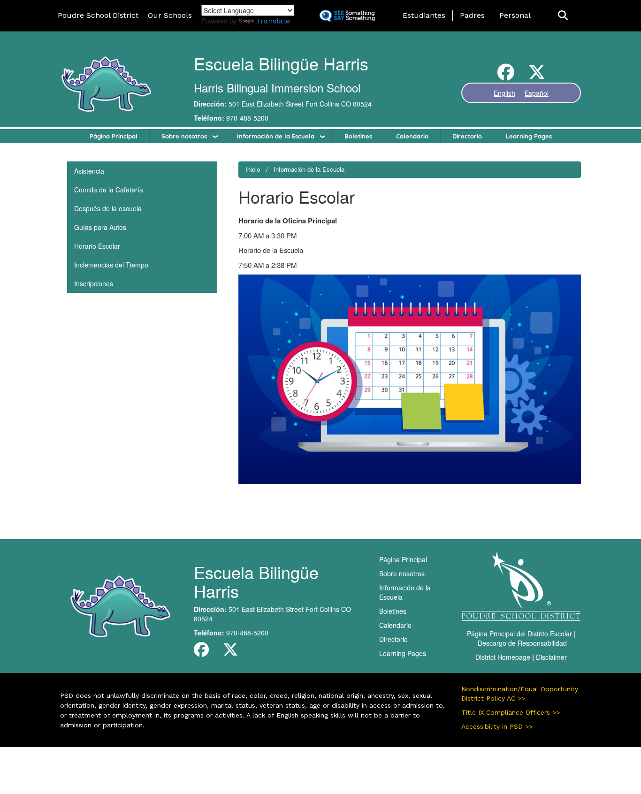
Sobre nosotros (184, 136)
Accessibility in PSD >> (497, 726)
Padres (472, 15)
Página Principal (113, 136)
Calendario (412, 136)
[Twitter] (536, 75)
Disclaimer (551, 657)
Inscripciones (93, 283)
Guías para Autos (100, 227)
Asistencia (89, 171)
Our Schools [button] (170, 15)
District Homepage (502, 657)
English (504, 93)
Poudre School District (98, 15)
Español (537, 93)
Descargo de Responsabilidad (522, 643)
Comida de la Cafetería (108, 189)
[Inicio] (106, 83)
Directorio (467, 136)
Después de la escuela (108, 208)
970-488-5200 (247, 117)
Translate (273, 20)
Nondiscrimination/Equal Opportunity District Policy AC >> (519, 693)
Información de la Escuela (275, 136)
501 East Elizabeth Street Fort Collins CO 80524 (300, 103)
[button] (563, 16)
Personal (515, 15)
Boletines (358, 136)
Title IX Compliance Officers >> (510, 712)
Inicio (252, 169)
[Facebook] (505, 75)
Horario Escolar (97, 246)
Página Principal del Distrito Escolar (519, 633)
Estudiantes (424, 15)
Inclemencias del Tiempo (111, 264)
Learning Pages (529, 136)
